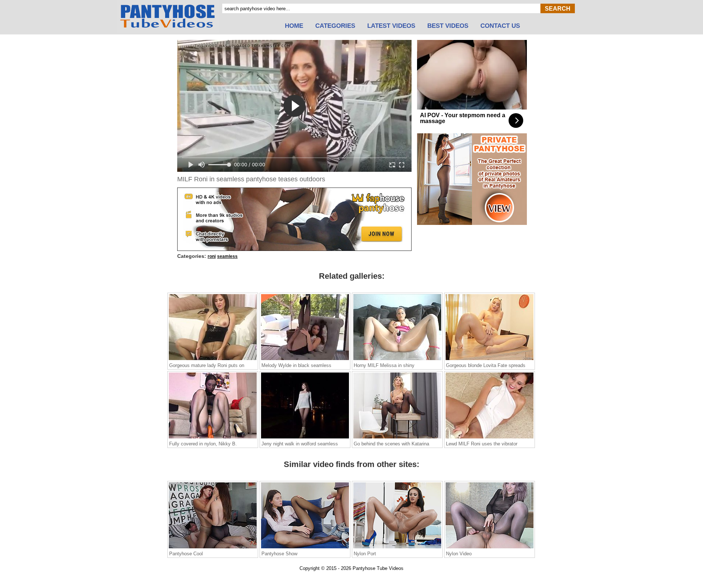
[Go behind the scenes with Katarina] (397, 438)
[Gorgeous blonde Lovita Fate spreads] (490, 359)
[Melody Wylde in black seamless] (305, 359)
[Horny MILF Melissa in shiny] (397, 359)
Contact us (500, 26)
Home (294, 26)
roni (212, 256)
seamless (227, 256)
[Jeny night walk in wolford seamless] (305, 438)
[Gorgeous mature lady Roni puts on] (213, 359)
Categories (335, 26)
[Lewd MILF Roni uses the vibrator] (490, 438)
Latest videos (391, 26)
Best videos (447, 26)
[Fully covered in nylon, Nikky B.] (213, 438)
